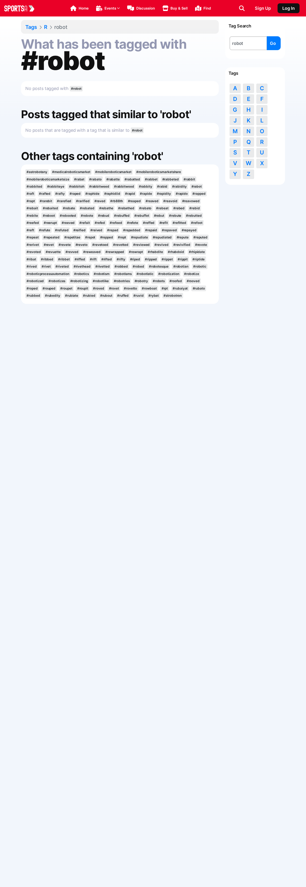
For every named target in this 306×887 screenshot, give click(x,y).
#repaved (169, 230)
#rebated (87, 208)
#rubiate (71, 295)
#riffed (80, 259)
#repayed (189, 230)
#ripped (151, 259)
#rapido (182, 193)
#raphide (92, 193)
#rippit (183, 259)
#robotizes (57, 281)
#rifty (121, 259)
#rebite (32, 215)
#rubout (106, 295)
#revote (201, 245)
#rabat (79, 179)
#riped (135, 259)
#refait (84, 223)
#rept (122, 237)
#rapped (198, 193)
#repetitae (72, 237)
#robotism (101, 274)
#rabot (196, 186)
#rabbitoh (76, 186)
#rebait (32, 208)
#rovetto (130, 288)
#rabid (162, 186)
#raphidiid (112, 193)
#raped (75, 193)
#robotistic (145, 274)
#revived (161, 245)
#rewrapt (136, 252)
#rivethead (82, 266)
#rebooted (68, 215)
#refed (100, 223)
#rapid (130, 193)
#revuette (53, 252)
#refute (44, 230)
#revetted (120, 245)
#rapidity (164, 193)
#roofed (175, 281)
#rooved (193, 281)
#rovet (114, 288)
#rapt (31, 201)
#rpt (165, 288)
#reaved (152, 201)
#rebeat (162, 208)
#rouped (49, 288)
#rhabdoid (176, 252)
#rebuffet (141, 215)
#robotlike (101, 281)
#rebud (103, 215)
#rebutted (194, 215)
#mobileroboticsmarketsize (48, 179)
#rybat (153, 295)
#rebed (179, 208)
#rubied (89, 295)
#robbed (121, 266)
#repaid (151, 230)
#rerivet (33, 245)
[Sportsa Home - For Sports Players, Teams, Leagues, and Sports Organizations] (22, 8)
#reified (79, 230)
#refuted (61, 230)
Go (273, 43)
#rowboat (149, 288)
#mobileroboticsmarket (113, 172)
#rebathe (106, 208)
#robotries (122, 281)
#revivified (181, 245)
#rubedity (52, 295)
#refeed (116, 223)
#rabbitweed (99, 186)
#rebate (69, 208)
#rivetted (102, 266)
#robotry (141, 281)
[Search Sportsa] (242, 8)
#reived (96, 230)
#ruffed (123, 295)
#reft (30, 230)
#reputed (200, 237)
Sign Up (263, 8)
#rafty (60, 193)
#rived (32, 266)
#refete (132, 223)
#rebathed (126, 208)
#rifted (106, 259)
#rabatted (132, 179)
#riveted (62, 266)
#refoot (196, 223)
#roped (32, 288)
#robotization (168, 274)
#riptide (198, 259)
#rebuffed (122, 215)
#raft (30, 193)
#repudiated (162, 237)
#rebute (175, 215)
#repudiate (139, 237)
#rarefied (64, 201)
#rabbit (189, 179)
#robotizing (79, 281)
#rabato (95, 179)
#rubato (199, 288)
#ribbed (47, 259)
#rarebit (46, 201)
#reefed (33, 223)
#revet (49, 245)
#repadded (131, 230)
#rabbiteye (55, 186)
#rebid (194, 208)
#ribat (31, 259)
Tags (31, 27)
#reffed (148, 223)
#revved (72, 252)
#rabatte (113, 179)
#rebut (159, 215)
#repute (183, 237)
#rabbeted (170, 179)
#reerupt (50, 223)
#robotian (180, 266)
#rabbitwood (124, 186)
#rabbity (145, 186)
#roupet (66, 288)
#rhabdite (155, 252)
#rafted (44, 193)
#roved (98, 288)
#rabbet (151, 179)
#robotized (35, 281)
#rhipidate (197, 252)
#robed (138, 266)
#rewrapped (114, 252)
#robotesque (159, 266)
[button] (79, 8)
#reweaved (92, 252)
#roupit (82, 288)
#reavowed (191, 201)
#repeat (32, 237)
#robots (159, 281)
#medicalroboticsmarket (71, 172)
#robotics (81, 274)
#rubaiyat (180, 288)
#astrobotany (37, 172)
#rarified (82, 201)
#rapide (146, 193)
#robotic (199, 266)
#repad (112, 230)
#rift (93, 259)
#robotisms (123, 274)
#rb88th (116, 201)
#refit (163, 223)
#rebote (87, 215)
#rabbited (34, 186)
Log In (288, 8)
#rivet (46, 266)
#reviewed (141, 245)
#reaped (134, 201)
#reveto (81, 245)
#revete (65, 245)
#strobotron (173, 295)
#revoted (34, 252)
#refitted (179, 223)
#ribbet (64, 259)
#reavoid (170, 201)
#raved (99, 201)
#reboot (49, 215)
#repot (90, 237)
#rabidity (179, 186)
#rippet (167, 259)
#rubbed (33, 295)
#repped (106, 237)
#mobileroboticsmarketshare (158, 172)
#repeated (52, 237)
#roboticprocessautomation (48, 274)
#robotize (191, 274)
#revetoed (100, 245)
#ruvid (138, 295)
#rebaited (50, 208)
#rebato (145, 208)
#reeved (68, 223)
